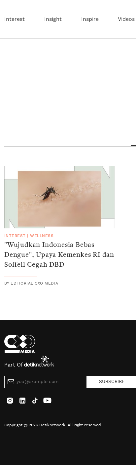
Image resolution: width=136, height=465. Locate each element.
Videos (126, 19)
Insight (53, 19)
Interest (14, 19)
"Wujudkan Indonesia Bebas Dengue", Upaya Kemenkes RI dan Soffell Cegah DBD (59, 255)
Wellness (41, 236)
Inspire (90, 19)
